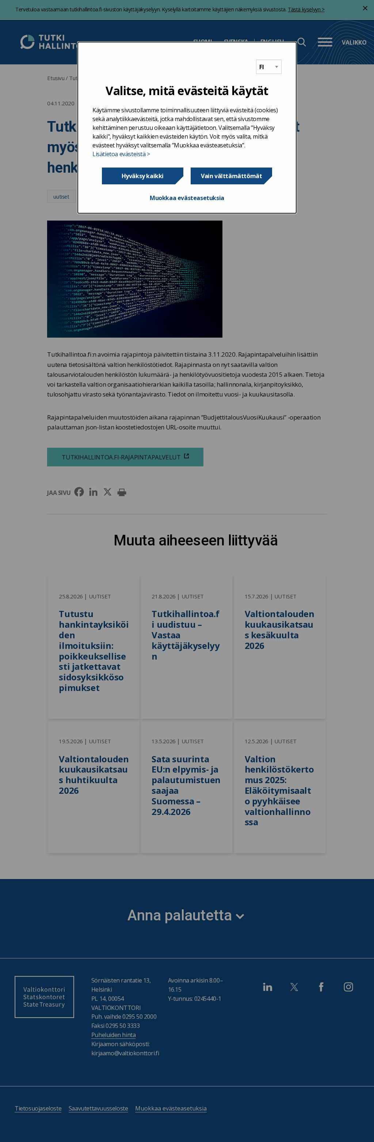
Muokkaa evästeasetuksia (187, 198)
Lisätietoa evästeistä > (121, 154)
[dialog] (187, 128)
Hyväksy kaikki (143, 176)
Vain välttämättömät (231, 176)
